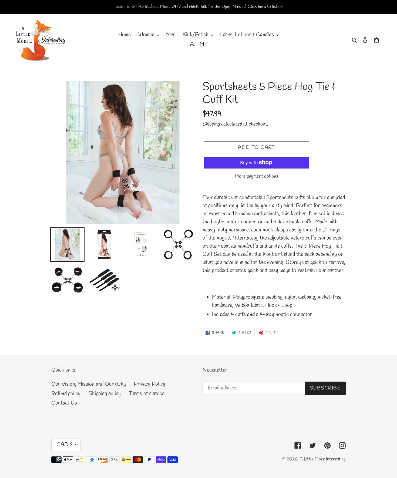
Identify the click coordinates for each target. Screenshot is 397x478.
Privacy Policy (149, 384)
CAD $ (64, 444)
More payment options (256, 176)
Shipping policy (105, 393)
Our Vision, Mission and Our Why (88, 384)
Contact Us (64, 403)
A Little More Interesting (323, 459)
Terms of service (146, 393)
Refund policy (65, 393)
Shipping (211, 124)
